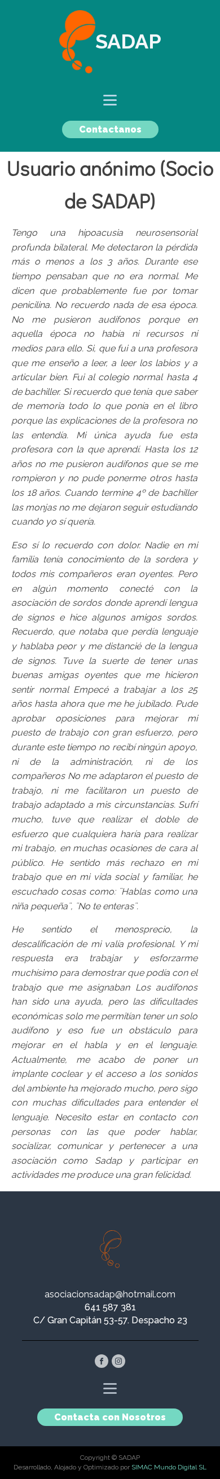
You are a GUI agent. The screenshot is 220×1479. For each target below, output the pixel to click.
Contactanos (110, 129)
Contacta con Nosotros (110, 1417)
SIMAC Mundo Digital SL (168, 1467)
